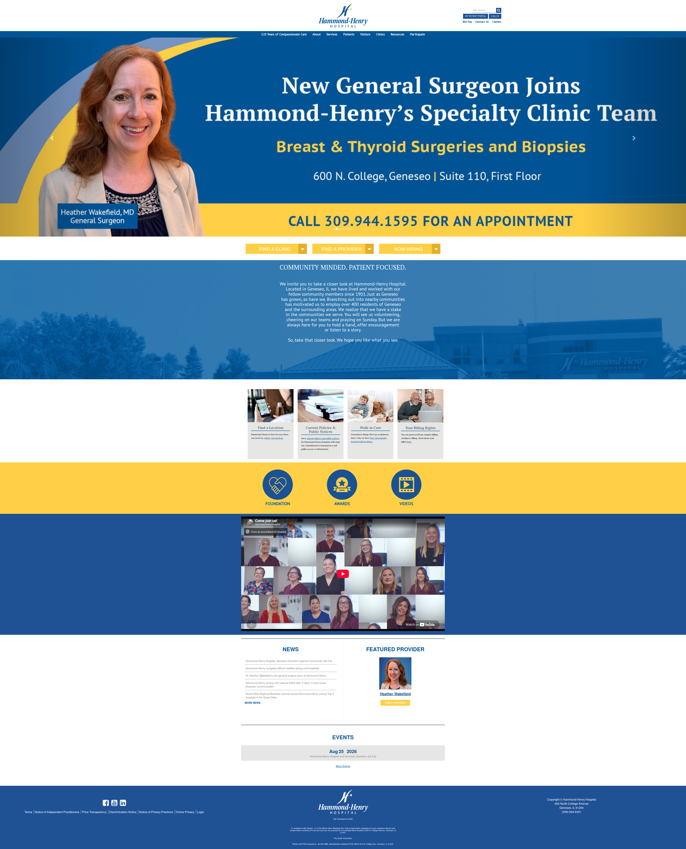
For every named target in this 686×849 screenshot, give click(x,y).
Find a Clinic (275, 248)
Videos (406, 503)
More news (252, 702)
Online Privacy (185, 812)
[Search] (498, 10)
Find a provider (341, 248)
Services (331, 34)
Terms (28, 812)
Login (200, 812)
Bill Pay (467, 21)
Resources (397, 34)
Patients (348, 34)
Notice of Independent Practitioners (57, 812)
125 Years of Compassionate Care (284, 34)
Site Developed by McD (343, 819)
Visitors (365, 34)
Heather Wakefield (395, 693)
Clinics (380, 34)
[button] (51, 137)
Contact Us (482, 21)
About (316, 34)
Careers (496, 21)
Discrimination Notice (123, 812)
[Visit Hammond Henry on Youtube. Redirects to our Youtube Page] (114, 804)
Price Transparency (94, 812)
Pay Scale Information (343, 838)
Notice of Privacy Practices (156, 812)
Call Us (495, 16)
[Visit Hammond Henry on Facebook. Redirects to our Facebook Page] (106, 804)
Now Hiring (408, 248)
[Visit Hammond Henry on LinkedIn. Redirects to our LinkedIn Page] (123, 804)
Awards (342, 503)
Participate (417, 34)
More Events (343, 766)
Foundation (277, 503)
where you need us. (273, 438)
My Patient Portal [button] (475, 16)
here (409, 441)
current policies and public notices (323, 438)
